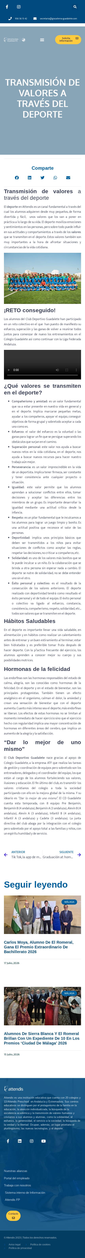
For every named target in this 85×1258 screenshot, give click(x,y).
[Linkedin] (20, 1141)
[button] (75, 7)
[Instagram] (19, 7)
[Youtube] (43, 1141)
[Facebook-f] (7, 7)
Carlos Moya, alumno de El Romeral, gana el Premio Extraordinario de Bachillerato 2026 (39, 947)
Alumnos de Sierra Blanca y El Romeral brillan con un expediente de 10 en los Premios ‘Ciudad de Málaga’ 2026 (41, 1038)
